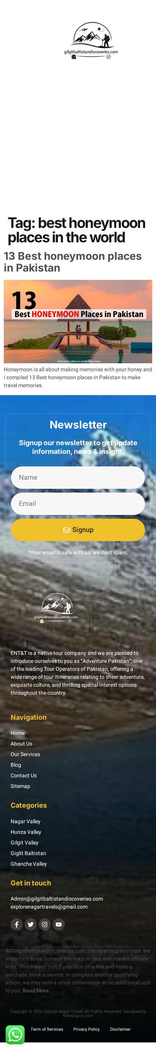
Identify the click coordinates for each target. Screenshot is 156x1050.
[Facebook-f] (17, 924)
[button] (15, 43)
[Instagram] (45, 924)
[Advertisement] (78, 167)
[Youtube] (59, 924)
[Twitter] (31, 924)
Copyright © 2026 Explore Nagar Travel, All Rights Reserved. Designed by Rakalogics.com (78, 1013)
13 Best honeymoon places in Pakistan (73, 262)
